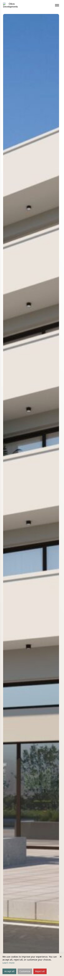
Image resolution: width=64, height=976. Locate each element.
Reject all (40, 971)
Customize (24, 971)
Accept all (9, 971)
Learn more (8, 962)
